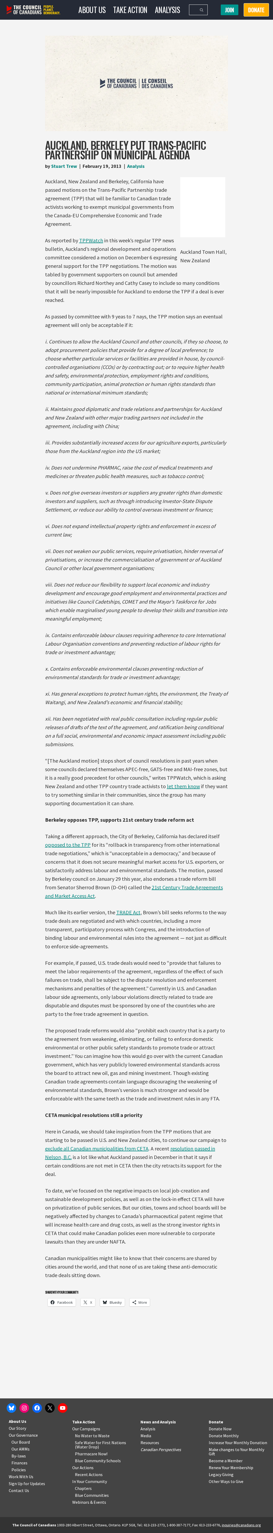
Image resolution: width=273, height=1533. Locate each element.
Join (229, 10)
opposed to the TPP (68, 844)
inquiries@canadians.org (241, 1525)
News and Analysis (158, 1421)
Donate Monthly (224, 1435)
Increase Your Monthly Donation (238, 1442)
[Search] (202, 10)
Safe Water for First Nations (100, 1442)
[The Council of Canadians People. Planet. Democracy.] (33, 10)
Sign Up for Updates (27, 1483)
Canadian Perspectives (160, 1449)
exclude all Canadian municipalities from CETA (96, 1148)
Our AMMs (20, 1449)
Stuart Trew (64, 166)
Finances (19, 1462)
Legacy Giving (221, 1474)
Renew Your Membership (231, 1467)
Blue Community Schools (98, 1460)
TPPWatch (91, 240)
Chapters (83, 1488)
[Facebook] (37, 1408)
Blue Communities (92, 1495)
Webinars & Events (89, 1502)
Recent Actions (89, 1474)
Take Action (130, 9)
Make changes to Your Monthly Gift (236, 1451)
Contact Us (19, 1490)
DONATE (256, 10)
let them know (183, 786)
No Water (84, 1435)
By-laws (18, 1456)
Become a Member (226, 1460)
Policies (18, 1469)
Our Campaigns (86, 1428)
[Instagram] (24, 1408)
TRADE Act (128, 912)
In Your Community (89, 1481)
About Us (92, 9)
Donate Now (220, 1428)
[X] (50, 1408)
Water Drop (87, 1446)
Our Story (17, 1428)
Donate (216, 1421)
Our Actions (83, 1467)
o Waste (102, 1435)
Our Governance (23, 1435)
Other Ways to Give (226, 1481)
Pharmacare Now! (91, 1453)
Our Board (20, 1442)
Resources (149, 1442)
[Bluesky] (11, 1408)
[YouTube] (62, 1408)
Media (145, 1435)
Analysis (167, 9)
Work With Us (21, 1476)
